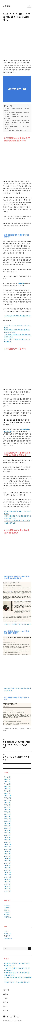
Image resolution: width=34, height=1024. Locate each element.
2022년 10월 (7, 821)
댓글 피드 (7, 936)
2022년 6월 (7, 830)
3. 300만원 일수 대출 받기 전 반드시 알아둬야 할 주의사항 (16, 117)
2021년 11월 (7, 847)
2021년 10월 (7, 849)
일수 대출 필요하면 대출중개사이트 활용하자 (17, 112)
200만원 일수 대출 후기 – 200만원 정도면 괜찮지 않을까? (17, 127)
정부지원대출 (25, 429)
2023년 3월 (7, 814)
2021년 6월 (7, 858)
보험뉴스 (7, 910)
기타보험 (7, 905)
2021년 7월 (7, 856)
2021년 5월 (7, 861)
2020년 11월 (7, 875)
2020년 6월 (7, 886)
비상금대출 (7, 431)
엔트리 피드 (7, 933)
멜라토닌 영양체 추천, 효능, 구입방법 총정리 (17, 982)
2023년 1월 (7, 816)
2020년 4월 (7, 891)
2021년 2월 (7, 868)
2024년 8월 (7, 777)
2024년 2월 (7, 791)
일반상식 (7, 914)
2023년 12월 (7, 795)
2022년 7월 (7, 828)
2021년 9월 (7, 851)
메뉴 (29, 6)
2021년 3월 (7, 865)
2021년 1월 (7, 870)
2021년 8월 (7, 854)
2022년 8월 (7, 826)
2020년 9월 (7, 879)
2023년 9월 (7, 802)
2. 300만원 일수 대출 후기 (11, 114)
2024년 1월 (7, 793)
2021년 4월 (7, 863)
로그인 (6, 931)
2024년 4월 (7, 786)
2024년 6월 (7, 781)
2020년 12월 (7, 872)
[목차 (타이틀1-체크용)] (28, 106)
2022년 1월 (7, 842)
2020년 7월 (7, 884)
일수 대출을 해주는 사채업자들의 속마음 (15, 130)
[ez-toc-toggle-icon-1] (28, 106)
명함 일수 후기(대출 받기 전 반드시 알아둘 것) (17, 624)
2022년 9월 (7, 823)
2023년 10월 (7, 800)
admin (7, 728)
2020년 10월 (7, 877)
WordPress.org (8, 938)
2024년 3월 (7, 788)
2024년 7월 (7, 779)
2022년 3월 (7, 837)
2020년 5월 (7, 888)
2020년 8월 (7, 881)
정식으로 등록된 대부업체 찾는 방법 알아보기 (17, 316)
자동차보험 (7, 917)
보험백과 (6, 6)
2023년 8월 (7, 805)
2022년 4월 (7, 835)
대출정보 (22, 728)
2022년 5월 (7, 833)
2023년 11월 (7, 798)
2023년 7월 (7, 807)
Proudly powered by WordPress (15, 1021)
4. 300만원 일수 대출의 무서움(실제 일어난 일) (16, 120)
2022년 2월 (7, 840)
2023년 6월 (7, 809)
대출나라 (21, 283)
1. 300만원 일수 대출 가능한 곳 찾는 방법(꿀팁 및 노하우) (16, 109)
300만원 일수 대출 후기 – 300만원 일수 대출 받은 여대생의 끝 (17, 123)
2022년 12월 (7, 819)
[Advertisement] (17, 40)
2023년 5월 (7, 812)
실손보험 (7, 912)
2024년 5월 (7, 784)
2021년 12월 (7, 844)
